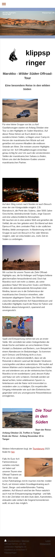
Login (48, 541)
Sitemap (25, 541)
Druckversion (13, 541)
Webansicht (45, 544)
